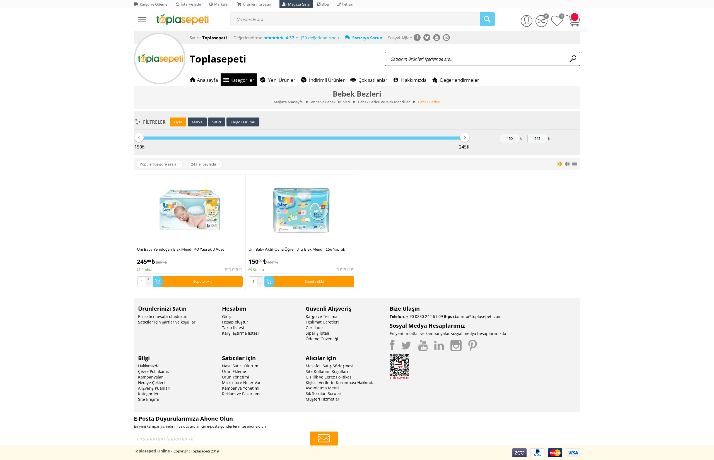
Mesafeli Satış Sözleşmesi (329, 365)
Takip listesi (233, 327)
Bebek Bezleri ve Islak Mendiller (384, 101)
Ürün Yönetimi (235, 377)
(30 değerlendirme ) (320, 37)
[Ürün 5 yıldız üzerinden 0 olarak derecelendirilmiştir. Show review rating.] (234, 269)
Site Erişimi (148, 399)
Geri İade (314, 327)
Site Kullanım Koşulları (327, 371)
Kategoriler (148, 393)
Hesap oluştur (235, 322)
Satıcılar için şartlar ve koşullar (167, 322)
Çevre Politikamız (154, 371)
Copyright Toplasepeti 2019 (196, 451)
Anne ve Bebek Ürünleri (330, 101)
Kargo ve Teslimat (322, 316)
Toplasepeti (218, 58)
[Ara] (487, 19)
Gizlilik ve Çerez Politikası (329, 377)
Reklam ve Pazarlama (242, 393)
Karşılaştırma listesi (240, 333)
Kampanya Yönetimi (240, 388)
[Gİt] (324, 438)
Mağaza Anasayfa (288, 101)
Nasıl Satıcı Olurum (240, 365)
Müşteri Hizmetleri (323, 399)
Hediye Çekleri (151, 382)
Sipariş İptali (317, 333)
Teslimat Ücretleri (322, 322)
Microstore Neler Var (241, 382)
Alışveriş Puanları (154, 388)
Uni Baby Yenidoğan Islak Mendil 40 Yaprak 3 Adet (180, 249)
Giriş (226, 316)
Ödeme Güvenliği (322, 338)
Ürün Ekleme (234, 371)
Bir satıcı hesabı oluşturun (162, 316)
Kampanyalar (150, 377)
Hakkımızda (149, 365)
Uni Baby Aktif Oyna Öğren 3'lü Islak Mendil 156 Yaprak (297, 249)
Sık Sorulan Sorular (323, 393)
